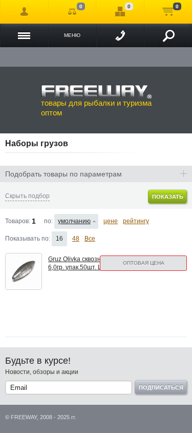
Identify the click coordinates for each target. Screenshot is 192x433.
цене (110, 221)
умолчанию (74, 221)
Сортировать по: (48, 221)
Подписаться (161, 387)
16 (59, 238)
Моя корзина (168, 12)
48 (75, 238)
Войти (24, 12)
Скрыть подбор (27, 196)
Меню (72, 35)
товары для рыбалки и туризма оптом (96, 108)
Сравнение (72, 12)
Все (89, 238)
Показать (167, 196)
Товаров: (17, 221)
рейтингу (136, 221)
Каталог (24, 35)
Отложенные (120, 12)
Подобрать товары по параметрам (63, 174)
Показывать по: (27, 238)
